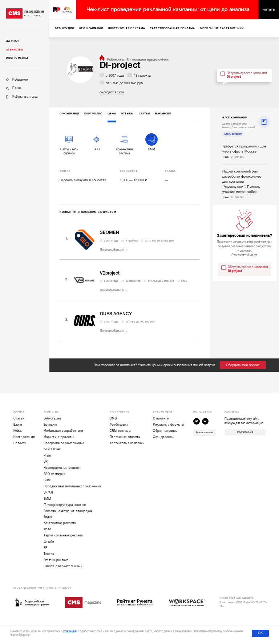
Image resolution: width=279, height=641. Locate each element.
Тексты (49, 554)
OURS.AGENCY (116, 313)
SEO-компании (54, 474)
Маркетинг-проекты (59, 437)
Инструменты (17, 58)
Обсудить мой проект (242, 365)
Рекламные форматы (169, 424)
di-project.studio (112, 92)
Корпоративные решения (62, 468)
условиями (70, 631)
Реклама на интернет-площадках (68, 511)
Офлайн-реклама (56, 560)
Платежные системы (125, 437)
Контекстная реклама (60, 523)
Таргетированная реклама (63, 535)
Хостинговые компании (127, 443)
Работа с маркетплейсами (63, 566)
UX (46, 461)
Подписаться (245, 432)
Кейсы (18, 431)
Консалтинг (52, 449)
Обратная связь (165, 431)
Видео (48, 517)
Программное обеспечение (64, 443)
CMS (113, 418)
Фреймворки (119, 424)
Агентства (14, 49)
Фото (48, 529)
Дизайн (49, 541)
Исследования (24, 437)
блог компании (234, 117)
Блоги (17, 424)
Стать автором (233, 134)
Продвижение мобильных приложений (72, 486)
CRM (47, 480)
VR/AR (48, 492)
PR (46, 547)
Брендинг (51, 424)
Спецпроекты (163, 437)
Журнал (12, 41)
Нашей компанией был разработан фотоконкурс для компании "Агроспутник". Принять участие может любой (242, 182)
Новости (20, 443)
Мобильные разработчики (63, 431)
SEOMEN (109, 232)
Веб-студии (52, 418)
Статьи (18, 418)
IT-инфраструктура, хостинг (65, 505)
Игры (48, 455)
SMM (47, 498)
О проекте (161, 418)
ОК (260, 633)
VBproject (110, 273)
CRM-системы (120, 431)
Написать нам (204, 432)
